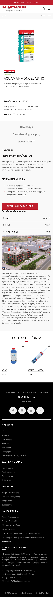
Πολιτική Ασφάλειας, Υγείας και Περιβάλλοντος (21, 533)
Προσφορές (6, 452)
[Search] (44, 9)
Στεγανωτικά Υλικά (30, 106)
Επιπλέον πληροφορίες (26, 134)
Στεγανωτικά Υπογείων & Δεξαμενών (18, 109)
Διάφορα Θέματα (8, 505)
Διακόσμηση (7, 439)
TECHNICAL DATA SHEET (20, 206)
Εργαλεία (5, 444)
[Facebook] (13, 410)
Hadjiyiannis (15, 593)
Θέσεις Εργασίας (8, 529)
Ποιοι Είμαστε (7, 468)
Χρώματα (5, 435)
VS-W (4, 370)
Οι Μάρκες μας (8, 476)
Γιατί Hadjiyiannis (8, 472)
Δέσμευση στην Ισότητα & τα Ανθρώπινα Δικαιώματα (23, 538)
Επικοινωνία (6, 542)
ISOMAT (46, 218)
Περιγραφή (26, 127)
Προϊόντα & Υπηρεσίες (11, 497)
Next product (49, 15)
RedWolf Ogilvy (44, 593)
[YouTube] (31, 410)
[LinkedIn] (40, 410)
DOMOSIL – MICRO (36, 370)
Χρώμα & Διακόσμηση (10, 493)
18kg (48, 232)
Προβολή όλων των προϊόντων (14, 456)
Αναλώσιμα (6, 448)
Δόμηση (18, 106)
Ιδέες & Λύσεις (7, 501)
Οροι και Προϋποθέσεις (11, 521)
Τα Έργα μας (7, 480)
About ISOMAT (26, 141)
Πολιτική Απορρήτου (10, 517)
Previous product (43, 15)
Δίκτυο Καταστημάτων (11, 525)
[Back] (4, 15)
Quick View (23, 346)
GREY (47, 225)
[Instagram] (22, 410)
